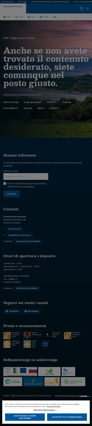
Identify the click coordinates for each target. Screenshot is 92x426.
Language (84, 396)
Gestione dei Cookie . (54, 406)
